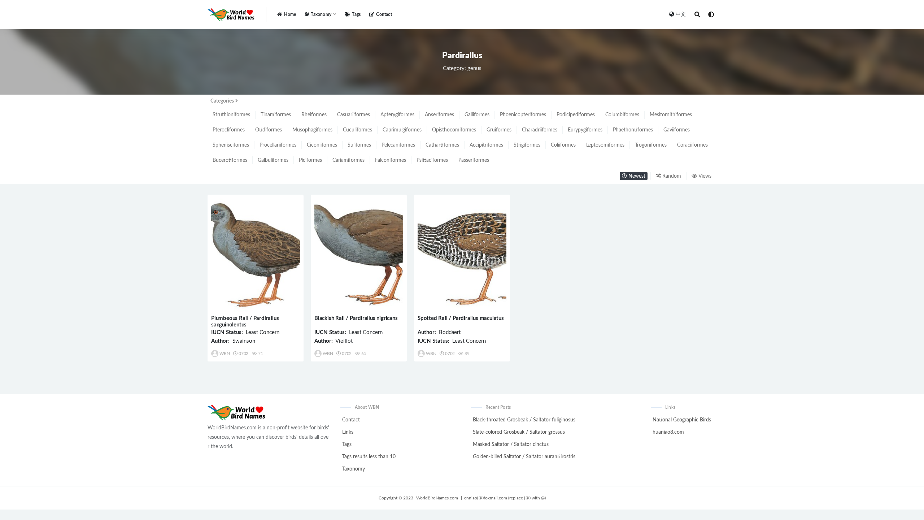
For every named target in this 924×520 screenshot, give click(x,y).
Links (347, 432)
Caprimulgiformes (402, 130)
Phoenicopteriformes (523, 114)
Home (290, 14)
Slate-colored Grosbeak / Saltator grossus (519, 432)
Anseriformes (439, 114)
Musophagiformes (312, 130)
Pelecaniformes (398, 145)
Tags (356, 14)
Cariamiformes (348, 160)
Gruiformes (499, 130)
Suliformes (359, 145)
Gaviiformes (676, 130)
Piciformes (310, 160)
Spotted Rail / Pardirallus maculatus (461, 318)
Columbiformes (622, 114)
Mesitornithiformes (671, 114)
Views (704, 176)
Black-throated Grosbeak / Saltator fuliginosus (524, 419)
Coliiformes (563, 145)
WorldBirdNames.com (437, 498)
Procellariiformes (278, 145)
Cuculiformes (357, 130)
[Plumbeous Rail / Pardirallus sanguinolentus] (255, 255)
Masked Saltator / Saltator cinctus (511, 444)
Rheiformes (314, 114)
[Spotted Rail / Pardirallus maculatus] (462, 255)
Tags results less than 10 (369, 456)
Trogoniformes (651, 145)
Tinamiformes (276, 114)
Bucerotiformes (230, 160)
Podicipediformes (576, 114)
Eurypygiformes (585, 130)
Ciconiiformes (322, 145)
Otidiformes (268, 130)
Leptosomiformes (605, 145)
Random (671, 176)
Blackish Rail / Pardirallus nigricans (356, 318)
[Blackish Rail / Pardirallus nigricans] (358, 255)
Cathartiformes (442, 145)
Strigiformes (527, 145)
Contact (384, 14)
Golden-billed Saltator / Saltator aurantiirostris (524, 456)
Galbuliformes (273, 160)
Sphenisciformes (231, 145)
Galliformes (477, 114)
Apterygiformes (397, 114)
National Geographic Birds (682, 419)
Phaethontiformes (633, 130)
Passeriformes (473, 160)
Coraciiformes (692, 145)
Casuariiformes (353, 114)
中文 (681, 14)
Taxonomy (353, 469)
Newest (636, 176)
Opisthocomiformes (454, 130)
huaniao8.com (668, 432)
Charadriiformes (539, 130)
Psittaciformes (432, 160)
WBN (224, 353)
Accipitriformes (486, 145)
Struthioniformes (231, 114)
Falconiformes (390, 160)
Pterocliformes (229, 130)
